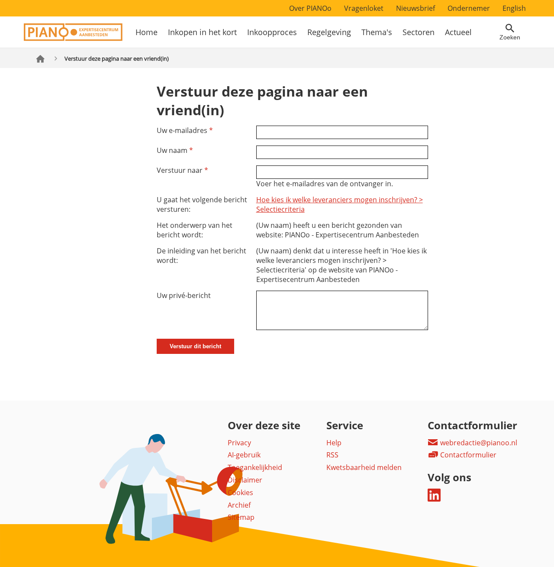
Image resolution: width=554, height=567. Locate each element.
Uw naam (175, 150)
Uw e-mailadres (185, 130)
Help (333, 442)
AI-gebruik (244, 455)
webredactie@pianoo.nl (477, 442)
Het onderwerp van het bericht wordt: (194, 230)
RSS (332, 455)
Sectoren (419, 32)
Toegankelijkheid (255, 467)
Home (146, 32)
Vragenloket (363, 8)
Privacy (239, 442)
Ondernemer (469, 8)
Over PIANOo (310, 8)
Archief (239, 505)
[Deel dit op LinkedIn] (434, 499)
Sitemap (241, 517)
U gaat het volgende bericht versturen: (202, 204)
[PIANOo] (73, 38)
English (514, 8)
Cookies (240, 492)
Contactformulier (467, 455)
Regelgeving (329, 32)
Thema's (376, 32)
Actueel (458, 32)
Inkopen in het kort (202, 32)
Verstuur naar (182, 170)
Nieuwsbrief (415, 8)
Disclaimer (245, 480)
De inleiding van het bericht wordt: (201, 255)
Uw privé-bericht (184, 295)
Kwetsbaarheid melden (364, 467)
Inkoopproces (272, 32)
